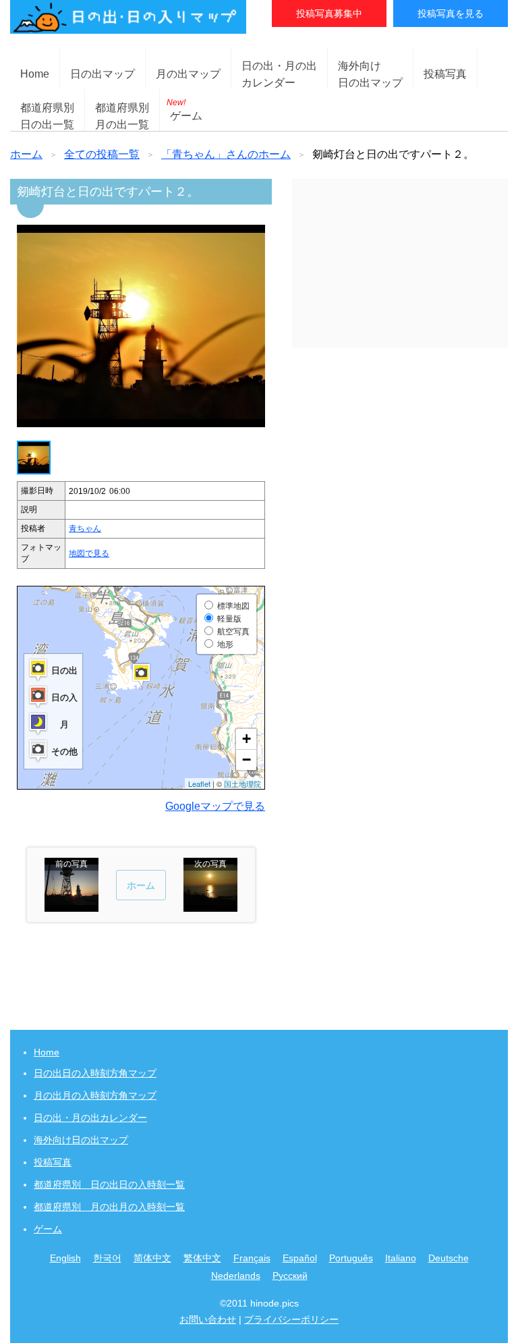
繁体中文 (202, 1258)
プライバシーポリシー (291, 1319)
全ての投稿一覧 (102, 154)
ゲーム (184, 109)
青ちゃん (85, 528)
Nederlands (235, 1275)
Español (300, 1258)
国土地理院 (242, 783)
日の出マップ (102, 74)
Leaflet (199, 783)
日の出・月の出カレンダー (90, 1117)
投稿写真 (445, 74)
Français (251, 1258)
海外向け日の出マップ (81, 1139)
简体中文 (152, 1258)
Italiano (400, 1258)
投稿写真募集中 (329, 13)
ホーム (26, 154)
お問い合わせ (207, 1319)
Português (351, 1258)
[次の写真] (210, 905)
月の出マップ (188, 74)
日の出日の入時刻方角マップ (95, 1073)
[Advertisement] (400, 263)
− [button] (246, 759)
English (65, 1258)
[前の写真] (71, 905)
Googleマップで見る (215, 806)
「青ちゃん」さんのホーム (226, 154)
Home (34, 74)
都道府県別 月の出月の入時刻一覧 (109, 1206)
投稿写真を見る (451, 13)
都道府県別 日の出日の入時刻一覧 (109, 1184)
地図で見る (89, 553)
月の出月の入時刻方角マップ (95, 1095)
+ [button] (246, 738)
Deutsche (448, 1258)
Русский (290, 1275)
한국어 (107, 1258)
